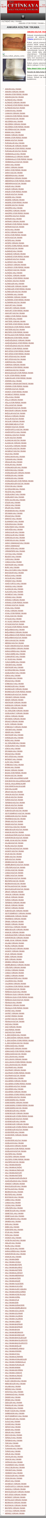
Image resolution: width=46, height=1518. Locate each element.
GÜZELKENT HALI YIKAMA (14, 497)
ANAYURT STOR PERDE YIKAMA (17, 311)
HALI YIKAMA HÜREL (12, 1297)
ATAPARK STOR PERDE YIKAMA (16, 386)
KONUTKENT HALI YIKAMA (14, 527)
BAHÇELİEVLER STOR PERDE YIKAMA (19, 373)
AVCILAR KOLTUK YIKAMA (14, 419)
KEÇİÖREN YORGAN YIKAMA (15, 124)
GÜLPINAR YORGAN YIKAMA (15, 1070)
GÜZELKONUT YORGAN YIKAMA (17, 713)
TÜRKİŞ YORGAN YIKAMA (14, 900)
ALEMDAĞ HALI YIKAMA (13, 251)
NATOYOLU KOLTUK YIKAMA (15, 827)
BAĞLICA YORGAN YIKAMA (15, 416)
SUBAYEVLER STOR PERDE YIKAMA (18, 378)
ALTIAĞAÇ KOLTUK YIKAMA (15, 281)
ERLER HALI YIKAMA (12, 508)
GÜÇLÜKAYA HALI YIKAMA (14, 1057)
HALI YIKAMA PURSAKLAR (14, 1365)
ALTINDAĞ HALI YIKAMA (12, 21)
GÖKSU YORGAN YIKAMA (14, 716)
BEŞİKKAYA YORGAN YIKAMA (15, 1502)
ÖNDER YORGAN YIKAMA (14, 924)
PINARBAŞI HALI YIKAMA (14, 1408)
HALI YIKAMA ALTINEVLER (14, 1170)
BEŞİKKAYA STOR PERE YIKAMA (16, 338)
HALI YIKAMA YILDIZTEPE (14, 1284)
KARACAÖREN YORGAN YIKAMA (17, 648)
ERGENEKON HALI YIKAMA (15, 511)
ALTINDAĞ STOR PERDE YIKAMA (17, 105)
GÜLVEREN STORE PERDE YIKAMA (18, 1094)
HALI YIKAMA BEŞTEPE (13, 1265)
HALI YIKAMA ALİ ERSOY (14, 1273)
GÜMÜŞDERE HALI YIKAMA (15, 1100)
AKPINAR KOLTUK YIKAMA (14, 227)
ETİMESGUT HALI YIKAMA (14, 684)
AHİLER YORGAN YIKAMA (14, 189)
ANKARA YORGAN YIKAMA (14, 92)
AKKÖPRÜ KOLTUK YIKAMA (15, 216)
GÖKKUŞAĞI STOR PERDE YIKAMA (18, 1051)
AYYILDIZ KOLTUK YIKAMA (14, 624)
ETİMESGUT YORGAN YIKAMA (16, 727)
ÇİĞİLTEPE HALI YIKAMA (14, 1208)
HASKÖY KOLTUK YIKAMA (14, 851)
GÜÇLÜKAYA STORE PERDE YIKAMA (18, 1062)
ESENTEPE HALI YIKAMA (14, 1230)
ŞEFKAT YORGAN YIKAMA (14, 908)
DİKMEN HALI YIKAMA (13, 1221)
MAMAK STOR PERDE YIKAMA (16, 138)
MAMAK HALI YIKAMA (13, 132)
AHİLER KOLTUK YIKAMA (14, 194)
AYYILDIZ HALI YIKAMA (13, 619)
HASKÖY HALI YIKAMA (13, 1238)
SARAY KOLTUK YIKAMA (14, 173)
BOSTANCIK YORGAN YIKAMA (16, 1505)
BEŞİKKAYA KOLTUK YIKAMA (15, 884)
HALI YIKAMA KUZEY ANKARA (16, 1289)
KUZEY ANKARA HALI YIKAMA (16, 1381)
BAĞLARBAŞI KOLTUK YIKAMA (16, 638)
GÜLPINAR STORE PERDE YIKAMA (17, 1073)
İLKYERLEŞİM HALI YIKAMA (15, 489)
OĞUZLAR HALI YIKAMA (13, 462)
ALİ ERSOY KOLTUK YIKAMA (15, 270)
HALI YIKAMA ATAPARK (13, 1351)
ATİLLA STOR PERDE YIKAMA (15, 402)
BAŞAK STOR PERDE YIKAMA (16, 773)
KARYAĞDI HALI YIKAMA (14, 529)
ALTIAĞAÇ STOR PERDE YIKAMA (17, 278)
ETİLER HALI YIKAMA (12, 502)
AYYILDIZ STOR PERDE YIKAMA (16, 627)
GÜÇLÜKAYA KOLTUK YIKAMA (16, 1065)
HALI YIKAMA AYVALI (12, 1354)
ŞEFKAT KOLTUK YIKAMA (14, 808)
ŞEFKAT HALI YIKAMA (13, 1427)
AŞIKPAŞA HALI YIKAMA (13, 362)
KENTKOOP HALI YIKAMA (14, 565)
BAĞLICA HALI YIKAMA (13, 575)
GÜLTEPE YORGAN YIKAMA (15, 1157)
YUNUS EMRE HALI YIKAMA (15, 654)
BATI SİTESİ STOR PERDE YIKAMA (17, 351)
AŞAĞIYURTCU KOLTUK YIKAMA (17, 429)
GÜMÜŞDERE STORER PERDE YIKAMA (19, 1105)
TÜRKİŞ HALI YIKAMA (13, 1451)
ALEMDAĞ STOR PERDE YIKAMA (17, 256)
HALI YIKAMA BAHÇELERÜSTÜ (16, 1340)
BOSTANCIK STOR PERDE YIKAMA (17, 327)
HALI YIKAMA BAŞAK (12, 1330)
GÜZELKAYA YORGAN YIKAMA (16, 1146)
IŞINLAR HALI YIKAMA (13, 1243)
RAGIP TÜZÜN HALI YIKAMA (15, 1411)
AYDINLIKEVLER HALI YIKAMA (16, 467)
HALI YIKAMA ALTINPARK (14, 1357)
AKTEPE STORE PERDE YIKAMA (16, 246)
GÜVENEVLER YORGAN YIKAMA (17, 1124)
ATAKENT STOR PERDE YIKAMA (16, 348)
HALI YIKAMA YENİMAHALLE (15, 1362)
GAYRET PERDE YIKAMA (14, 1016)
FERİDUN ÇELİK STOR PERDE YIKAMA (19, 997)
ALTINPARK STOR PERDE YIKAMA (17, 300)
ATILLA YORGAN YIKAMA (14, 400)
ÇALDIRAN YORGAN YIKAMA (15, 984)
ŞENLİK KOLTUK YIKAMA (14, 805)
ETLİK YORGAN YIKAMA (13, 954)
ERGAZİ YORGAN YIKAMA (14, 721)
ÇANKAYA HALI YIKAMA (13, 111)
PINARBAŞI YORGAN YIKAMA (15, 919)
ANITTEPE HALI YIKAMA (13, 319)
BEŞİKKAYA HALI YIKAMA (14, 1192)
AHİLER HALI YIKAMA (13, 186)
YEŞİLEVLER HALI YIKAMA (14, 1476)
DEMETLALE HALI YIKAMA (14, 1216)
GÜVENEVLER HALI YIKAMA (15, 1121)
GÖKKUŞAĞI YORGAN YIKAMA (16, 1048)
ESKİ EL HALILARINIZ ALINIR (15, 784)
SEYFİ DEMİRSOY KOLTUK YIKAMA (17, 813)
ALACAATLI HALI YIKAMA (14, 592)
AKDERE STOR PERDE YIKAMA (16, 202)
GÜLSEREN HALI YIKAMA (14, 1078)
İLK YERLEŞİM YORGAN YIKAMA (17, 711)
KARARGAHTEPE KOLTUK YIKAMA (17, 835)
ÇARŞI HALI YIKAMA (12, 559)
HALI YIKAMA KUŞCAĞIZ (14, 1286)
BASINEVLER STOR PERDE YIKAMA (18, 692)
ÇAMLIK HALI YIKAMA (13, 1203)
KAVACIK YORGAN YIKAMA (15, 932)
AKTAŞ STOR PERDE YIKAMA (15, 235)
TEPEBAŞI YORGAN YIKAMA (15, 902)
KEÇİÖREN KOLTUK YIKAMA (15, 129)
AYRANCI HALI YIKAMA (13, 597)
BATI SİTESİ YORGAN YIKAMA (15, 1494)
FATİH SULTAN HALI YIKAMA (15, 500)
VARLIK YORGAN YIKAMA (14, 897)
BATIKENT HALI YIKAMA (13, 759)
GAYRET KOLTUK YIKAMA (14, 1019)
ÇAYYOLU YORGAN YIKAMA (15, 1511)
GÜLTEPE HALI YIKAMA (13, 1154)
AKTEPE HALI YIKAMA (13, 240)
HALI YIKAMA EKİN (11, 1303)
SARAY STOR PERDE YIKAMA (16, 170)
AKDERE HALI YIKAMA (13, 197)
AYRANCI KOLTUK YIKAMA (14, 605)
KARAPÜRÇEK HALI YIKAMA (15, 1254)
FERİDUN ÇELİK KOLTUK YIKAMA (17, 1000)
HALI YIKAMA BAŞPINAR (14, 1324)
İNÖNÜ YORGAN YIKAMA (14, 708)
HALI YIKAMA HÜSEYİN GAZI (15, 1294)
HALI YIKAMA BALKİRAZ (13, 1267)
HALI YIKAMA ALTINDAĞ (13, 1376)
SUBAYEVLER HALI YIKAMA (15, 1419)
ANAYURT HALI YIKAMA (13, 305)
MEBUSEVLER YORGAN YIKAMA (17, 929)
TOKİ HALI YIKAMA (11, 1443)
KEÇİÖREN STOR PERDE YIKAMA (17, 127)
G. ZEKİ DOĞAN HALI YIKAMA (15, 1035)
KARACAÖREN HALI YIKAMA (15, 651)
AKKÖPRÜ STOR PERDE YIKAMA (17, 213)
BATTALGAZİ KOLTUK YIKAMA (15, 886)
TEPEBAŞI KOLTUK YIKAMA (15, 803)
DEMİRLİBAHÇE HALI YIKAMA (16, 1219)
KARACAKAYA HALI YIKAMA (15, 457)
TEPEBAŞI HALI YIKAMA (13, 1440)
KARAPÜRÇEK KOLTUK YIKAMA (16, 838)
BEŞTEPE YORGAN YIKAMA (15, 1508)
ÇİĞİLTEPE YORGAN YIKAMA (15, 967)
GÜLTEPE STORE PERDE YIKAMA (17, 1159)
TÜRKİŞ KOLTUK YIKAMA (14, 800)
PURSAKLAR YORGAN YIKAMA (16, 146)
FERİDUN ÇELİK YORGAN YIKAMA (17, 994)
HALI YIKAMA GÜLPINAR (14, 1313)
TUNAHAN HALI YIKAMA (13, 459)
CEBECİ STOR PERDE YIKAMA (16, 316)
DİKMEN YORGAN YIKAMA (14, 962)
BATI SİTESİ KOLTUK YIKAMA (15, 356)
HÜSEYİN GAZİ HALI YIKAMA (15, 1240)
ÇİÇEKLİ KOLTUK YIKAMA (14, 870)
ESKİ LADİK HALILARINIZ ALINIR (16, 778)
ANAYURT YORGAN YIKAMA (15, 308)
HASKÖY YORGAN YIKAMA (15, 951)
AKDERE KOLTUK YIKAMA (14, 205)
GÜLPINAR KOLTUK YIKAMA (15, 1075)
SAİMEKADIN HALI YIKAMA (14, 1413)
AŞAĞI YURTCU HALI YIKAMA (15, 583)
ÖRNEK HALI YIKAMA (12, 1400)
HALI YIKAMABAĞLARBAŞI (14, 1348)
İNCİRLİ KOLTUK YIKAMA (14, 846)
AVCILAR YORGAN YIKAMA (15, 421)
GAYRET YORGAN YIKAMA (14, 1013)
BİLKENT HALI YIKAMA (13, 557)
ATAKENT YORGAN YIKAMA (15, 1184)
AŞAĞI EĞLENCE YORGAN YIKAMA (18, 340)
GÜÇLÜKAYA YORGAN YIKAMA (16, 1059)
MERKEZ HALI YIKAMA (13, 1389)
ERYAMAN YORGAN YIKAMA (15, 719)
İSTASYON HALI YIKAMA (13, 486)
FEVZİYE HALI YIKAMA (13, 492)
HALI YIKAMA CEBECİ (13, 1321)
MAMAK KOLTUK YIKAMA (14, 140)
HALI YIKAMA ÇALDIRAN (14, 1316)
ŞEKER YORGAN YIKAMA (14, 700)
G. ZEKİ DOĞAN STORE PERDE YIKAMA (19, 1040)
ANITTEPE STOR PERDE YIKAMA (17, 324)
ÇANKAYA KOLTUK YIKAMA (15, 119)
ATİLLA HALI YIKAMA (12, 397)
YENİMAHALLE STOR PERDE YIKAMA (18, 159)
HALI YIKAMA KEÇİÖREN (14, 1370)
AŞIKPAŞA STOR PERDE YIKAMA (17, 367)
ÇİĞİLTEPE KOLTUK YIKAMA (15, 867)
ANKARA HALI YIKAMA (13, 89)
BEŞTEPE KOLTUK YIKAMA (15, 881)
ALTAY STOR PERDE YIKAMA (15, 375)
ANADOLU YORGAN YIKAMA (15, 1489)
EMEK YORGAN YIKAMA (13, 957)
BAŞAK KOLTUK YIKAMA (14, 775)
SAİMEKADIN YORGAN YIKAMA (16, 916)
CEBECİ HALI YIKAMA (13, 1200)
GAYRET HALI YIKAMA (13, 1011)
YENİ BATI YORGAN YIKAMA (15, 697)
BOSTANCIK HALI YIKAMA (14, 1197)
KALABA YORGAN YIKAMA (14, 943)
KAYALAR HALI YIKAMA (13, 465)
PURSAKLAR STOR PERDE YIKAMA (18, 148)
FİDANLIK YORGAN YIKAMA (15, 1005)
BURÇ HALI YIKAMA (12, 567)
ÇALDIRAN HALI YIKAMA (14, 981)
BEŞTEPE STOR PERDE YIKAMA (16, 332)
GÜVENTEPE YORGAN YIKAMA (16, 1135)
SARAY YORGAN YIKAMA (14, 167)
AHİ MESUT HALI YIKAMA (14, 594)
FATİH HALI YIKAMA (12, 1235)
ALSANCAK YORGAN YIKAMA (15, 443)
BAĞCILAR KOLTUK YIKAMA (15, 413)
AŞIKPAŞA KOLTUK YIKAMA (15, 370)
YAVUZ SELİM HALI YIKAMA (15, 1467)
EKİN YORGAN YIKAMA (13, 959)
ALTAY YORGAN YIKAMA (14, 724)
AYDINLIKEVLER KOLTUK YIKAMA (17, 484)
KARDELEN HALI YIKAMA (14, 475)
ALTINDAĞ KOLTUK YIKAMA (15, 108)
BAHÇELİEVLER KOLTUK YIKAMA (17, 889)
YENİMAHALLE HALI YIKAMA (15, 154)
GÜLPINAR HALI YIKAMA (14, 1067)
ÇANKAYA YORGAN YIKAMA (15, 113)
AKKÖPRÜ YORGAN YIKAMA (15, 211)
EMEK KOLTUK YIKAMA (13, 857)
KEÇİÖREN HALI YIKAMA (14, 121)
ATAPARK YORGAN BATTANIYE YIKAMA (19, 384)
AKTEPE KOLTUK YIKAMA (14, 248)
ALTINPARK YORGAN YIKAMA (15, 297)
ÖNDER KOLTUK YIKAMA (14, 824)
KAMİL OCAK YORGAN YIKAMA (16, 940)
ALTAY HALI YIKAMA (12, 762)
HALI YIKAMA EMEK (12, 1259)
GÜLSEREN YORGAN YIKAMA (16, 1081)
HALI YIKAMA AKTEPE (13, 1278)
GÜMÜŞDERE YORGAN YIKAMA (16, 1102)
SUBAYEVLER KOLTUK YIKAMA (16, 811)
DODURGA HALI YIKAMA (14, 524)
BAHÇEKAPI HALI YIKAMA (14, 573)
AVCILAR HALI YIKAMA (13, 578)
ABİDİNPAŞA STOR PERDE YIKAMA (17, 181)
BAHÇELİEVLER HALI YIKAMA (16, 1186)
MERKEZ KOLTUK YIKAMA (14, 643)
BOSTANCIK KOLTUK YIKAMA (15, 878)
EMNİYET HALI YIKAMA (13, 519)
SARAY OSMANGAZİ (12, 546)
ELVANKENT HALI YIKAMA (14, 521)
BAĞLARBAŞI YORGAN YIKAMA (16, 632)
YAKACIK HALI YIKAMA (13, 1459)
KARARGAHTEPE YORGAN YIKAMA (18, 935)
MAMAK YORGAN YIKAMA (14, 135)
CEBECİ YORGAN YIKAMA (14, 976)
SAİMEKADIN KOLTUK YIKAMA (16, 816)
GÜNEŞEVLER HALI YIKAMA (15, 1111)
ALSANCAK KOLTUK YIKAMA (15, 440)
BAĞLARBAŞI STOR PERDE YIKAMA (18, 635)
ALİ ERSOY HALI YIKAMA (14, 262)
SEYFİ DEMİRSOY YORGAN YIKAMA (18, 913)
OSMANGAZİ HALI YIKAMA (14, 1394)
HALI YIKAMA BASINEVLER (15, 1335)
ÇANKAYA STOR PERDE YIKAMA (16, 116)
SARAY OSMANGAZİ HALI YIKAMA (17, 543)
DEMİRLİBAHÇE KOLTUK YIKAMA (17, 865)
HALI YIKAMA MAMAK (12, 1367)
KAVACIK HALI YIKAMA (13, 1257)
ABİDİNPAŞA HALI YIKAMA (14, 175)
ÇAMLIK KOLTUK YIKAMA (14, 873)
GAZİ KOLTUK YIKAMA (13, 1032)
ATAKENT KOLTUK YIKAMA (14, 427)
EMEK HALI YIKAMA (12, 1227)
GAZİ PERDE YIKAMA (12, 1030)
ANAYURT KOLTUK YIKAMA (15, 313)
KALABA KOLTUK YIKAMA (14, 843)
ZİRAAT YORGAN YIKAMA (14, 892)
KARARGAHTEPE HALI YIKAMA (16, 978)
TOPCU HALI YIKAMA (12, 1446)
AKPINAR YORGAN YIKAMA (15, 221)
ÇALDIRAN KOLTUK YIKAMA (15, 989)
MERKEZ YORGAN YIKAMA (15, 1513)
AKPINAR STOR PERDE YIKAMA (16, 224)
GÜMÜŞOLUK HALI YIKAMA (15, 538)
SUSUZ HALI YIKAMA (12, 1421)
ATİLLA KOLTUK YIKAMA (13, 405)
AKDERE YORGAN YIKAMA (15, 200)
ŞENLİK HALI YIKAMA (12, 1432)
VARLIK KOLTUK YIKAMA (14, 797)
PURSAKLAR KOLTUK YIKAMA (16, 151)
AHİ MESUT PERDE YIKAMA (15, 394)
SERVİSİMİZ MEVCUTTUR (14, 424)
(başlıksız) (8, 1138)
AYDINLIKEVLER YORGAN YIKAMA (17, 473)
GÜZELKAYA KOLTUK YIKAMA (15, 1151)
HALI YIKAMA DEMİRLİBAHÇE (15, 1308)
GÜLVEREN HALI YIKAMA (14, 1089)
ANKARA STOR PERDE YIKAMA (31, 23)
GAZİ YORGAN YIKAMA (13, 1027)
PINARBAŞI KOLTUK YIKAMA (15, 819)
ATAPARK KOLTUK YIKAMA (14, 389)
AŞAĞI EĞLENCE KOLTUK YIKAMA (17, 346)
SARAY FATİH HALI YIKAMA (15, 548)
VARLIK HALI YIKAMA (12, 1454)
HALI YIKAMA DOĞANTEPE (14, 1305)
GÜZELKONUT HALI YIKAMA (15, 494)
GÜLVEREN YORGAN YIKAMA (16, 1092)
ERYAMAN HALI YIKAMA (13, 513)
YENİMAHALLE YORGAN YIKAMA (17, 156)
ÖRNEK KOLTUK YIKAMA (14, 821)
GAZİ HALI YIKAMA (11, 1024)
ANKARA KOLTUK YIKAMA (14, 97)
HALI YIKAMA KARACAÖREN (15, 1292)
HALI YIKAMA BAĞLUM (13, 1346)
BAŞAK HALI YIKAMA (12, 767)
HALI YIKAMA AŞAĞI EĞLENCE (16, 1178)
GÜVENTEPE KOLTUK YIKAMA (16, 1140)
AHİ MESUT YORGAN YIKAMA (15, 1484)
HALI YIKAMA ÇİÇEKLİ (13, 1262)
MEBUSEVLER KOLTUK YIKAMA (16, 829)
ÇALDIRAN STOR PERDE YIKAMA (17, 986)
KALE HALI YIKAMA (12, 454)
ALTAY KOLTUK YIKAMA (13, 438)
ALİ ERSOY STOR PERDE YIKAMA (17, 267)
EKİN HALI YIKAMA (12, 1224)
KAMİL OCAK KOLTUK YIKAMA (16, 840)
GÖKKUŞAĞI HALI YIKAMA (14, 1046)
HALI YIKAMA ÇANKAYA (13, 1373)
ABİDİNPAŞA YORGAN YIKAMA (16, 178)
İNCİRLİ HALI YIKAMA (12, 1246)
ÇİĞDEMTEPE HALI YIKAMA (15, 551)
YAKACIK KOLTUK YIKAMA (14, 794)
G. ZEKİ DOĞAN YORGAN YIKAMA (17, 1038)
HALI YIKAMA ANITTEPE (13, 1175)
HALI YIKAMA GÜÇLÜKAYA (14, 1311)
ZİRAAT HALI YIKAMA (12, 1481)
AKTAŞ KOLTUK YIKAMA (13, 237)
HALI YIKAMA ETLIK (12, 1300)
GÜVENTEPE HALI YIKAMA (14, 1132)
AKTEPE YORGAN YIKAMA (14, 243)
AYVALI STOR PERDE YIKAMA (16, 613)
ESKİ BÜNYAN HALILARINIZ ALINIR (17, 781)
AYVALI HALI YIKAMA (12, 608)
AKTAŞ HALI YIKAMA (12, 229)
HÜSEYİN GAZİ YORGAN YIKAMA (17, 948)
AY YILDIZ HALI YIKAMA (13, 659)
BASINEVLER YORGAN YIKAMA (16, 689)
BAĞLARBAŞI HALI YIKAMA (15, 630)
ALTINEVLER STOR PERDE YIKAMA (18, 289)
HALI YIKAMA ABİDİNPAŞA (14, 1275)
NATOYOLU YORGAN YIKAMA (15, 927)
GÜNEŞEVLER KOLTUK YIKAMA (16, 1119)
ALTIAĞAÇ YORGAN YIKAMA (15, 275)
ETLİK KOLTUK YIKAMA (13, 854)
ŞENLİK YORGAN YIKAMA (14, 905)
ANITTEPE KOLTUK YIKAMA (15, 329)
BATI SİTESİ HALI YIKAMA (14, 756)
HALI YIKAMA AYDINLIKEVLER (16, 1359)
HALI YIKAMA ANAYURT (13, 1173)
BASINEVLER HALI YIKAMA (15, 686)
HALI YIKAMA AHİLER (12, 1281)
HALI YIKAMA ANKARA (13, 1165)
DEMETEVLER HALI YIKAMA (15, 1211)
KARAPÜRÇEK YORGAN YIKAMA (17, 938)
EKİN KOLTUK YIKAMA (13, 859)
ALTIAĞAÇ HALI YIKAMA (13, 273)
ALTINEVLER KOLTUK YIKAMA (16, 292)
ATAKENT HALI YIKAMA (13, 581)
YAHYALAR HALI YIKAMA (14, 1457)
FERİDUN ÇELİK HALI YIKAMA (16, 992)
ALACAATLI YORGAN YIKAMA (15, 446)
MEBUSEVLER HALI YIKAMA (15, 1384)
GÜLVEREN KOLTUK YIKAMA (15, 1097)
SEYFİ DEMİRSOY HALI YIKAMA (16, 1416)
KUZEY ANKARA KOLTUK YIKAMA (17, 646)
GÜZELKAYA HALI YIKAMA (14, 1143)
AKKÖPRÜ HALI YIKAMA (13, 208)
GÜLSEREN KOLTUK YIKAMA (15, 1086)
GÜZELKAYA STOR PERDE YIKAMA (17, 1149)
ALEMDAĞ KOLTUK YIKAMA (15, 259)
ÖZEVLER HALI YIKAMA (13, 1403)
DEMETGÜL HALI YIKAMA (14, 1213)
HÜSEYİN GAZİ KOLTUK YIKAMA (16, 848)
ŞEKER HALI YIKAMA (12, 732)
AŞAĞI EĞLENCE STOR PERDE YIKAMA (19, 343)
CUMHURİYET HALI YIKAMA (15, 656)
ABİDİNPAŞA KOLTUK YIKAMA (15, 183)
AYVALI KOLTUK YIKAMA (14, 616)
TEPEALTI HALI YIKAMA (13, 1438)
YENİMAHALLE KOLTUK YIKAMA (16, 162)
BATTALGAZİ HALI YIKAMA (14, 1189)
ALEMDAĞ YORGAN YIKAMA (15, 254)
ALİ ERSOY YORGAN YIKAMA (15, 265)
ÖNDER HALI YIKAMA (13, 1397)
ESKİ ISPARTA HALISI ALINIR (15, 786)
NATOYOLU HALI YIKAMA (14, 1392)
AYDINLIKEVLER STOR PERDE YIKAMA (19, 481)
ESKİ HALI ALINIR (11, 789)
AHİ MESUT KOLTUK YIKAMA (15, 451)
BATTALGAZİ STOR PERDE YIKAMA (17, 335)
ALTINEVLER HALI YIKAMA (14, 284)
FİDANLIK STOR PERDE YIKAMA (16, 1008)
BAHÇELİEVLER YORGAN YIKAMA (17, 1492)
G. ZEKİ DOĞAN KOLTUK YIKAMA (17, 1043)
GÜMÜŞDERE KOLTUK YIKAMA (16, 1108)
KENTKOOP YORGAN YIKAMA (16, 702)
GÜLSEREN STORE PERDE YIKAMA (18, 1084)
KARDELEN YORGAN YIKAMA (16, 705)
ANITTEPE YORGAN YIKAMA (15, 321)
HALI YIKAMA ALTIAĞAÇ (13, 1167)
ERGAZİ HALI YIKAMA (13, 516)
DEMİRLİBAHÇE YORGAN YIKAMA (17, 965)
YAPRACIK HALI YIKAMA (14, 1462)
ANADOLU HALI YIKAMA (13, 586)
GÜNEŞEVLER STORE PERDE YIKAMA (19, 1116)
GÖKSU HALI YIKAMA (12, 505)
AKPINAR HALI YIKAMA (13, 219)
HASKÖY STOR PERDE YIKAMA (16, 392)
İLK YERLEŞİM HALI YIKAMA (15, 743)
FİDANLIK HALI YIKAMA (13, 1002)
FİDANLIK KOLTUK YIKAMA (14, 1021)
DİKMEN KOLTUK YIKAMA (14, 862)
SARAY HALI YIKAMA (12, 165)
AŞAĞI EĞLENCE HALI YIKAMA (16, 1181)
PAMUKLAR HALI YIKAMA (14, 1405)
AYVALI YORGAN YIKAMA (14, 611)
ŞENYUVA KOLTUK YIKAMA (15, 640)
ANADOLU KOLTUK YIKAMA (15, 435)
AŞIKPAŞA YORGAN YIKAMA (15, 365)
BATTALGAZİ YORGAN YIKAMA (16, 1500)
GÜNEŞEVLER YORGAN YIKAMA (17, 1113)
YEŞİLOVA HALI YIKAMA (13, 1478)
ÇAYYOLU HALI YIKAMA (13, 554)
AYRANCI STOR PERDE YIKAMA (16, 602)
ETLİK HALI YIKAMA (12, 1232)
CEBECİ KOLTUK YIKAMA (14, 875)
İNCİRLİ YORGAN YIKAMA (14, 946)
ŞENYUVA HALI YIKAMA (13, 1435)
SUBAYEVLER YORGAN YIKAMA (16, 911)
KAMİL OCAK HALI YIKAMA (14, 1248)
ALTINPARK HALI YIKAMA (14, 294)
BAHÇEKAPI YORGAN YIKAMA (16, 410)
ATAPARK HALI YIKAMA (13, 381)
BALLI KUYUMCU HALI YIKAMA (16, 570)
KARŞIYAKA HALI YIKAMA (14, 470)
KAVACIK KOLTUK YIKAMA (14, 832)
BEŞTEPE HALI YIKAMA (13, 1194)
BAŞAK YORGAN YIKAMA (14, 770)
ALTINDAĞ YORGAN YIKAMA (15, 102)
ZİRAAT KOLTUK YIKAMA (14, 792)
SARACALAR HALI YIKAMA (14, 532)
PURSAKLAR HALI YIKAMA (14, 143)
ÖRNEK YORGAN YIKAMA (14, 921)
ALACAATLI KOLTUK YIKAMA (15, 448)
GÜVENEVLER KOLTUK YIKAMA (16, 1130)
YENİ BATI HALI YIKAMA (13, 665)
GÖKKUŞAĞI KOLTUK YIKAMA (16, 1054)
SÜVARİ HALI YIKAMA (13, 1424)
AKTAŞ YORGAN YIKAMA (14, 232)
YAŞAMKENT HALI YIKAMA (14, 1465)
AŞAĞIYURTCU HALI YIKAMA (15, 432)
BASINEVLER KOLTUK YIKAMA (16, 694)
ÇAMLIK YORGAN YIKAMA (14, 973)
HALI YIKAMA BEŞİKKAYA (14, 1332)
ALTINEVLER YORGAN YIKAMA (16, 286)
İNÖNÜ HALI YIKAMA (12, 740)
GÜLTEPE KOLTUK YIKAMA (15, 1162)
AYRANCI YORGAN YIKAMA (15, 600)
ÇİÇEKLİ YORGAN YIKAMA (14, 970)
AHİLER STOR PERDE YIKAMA (16, 192)
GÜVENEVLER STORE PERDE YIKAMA (19, 1127)
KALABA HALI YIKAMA (13, 1386)
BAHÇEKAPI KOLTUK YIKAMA (15, 408)
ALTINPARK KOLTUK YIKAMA (15, 302)
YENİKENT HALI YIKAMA (14, 1473)
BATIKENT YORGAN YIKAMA (15, 1497)
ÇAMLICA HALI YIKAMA (13, 562)
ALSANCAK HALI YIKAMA (14, 589)
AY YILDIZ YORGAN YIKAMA (15, 621)
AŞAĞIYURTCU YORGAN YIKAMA (17, 1486)
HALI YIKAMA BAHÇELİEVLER (16, 1338)
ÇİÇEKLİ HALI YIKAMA (13, 1205)
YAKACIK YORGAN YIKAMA (15, 894)
